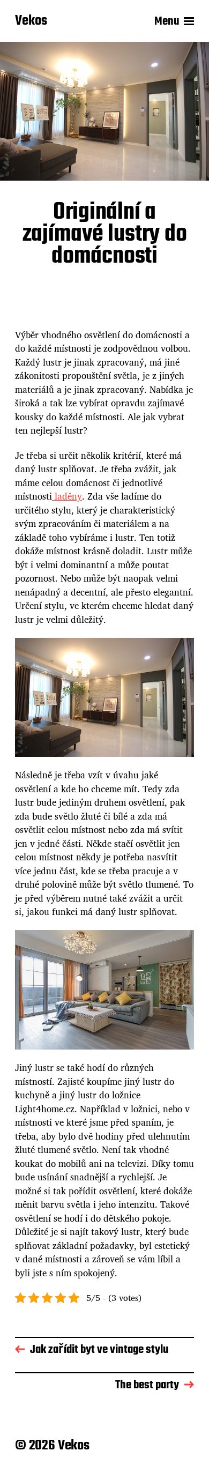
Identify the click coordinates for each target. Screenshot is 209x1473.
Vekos (31, 21)
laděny (67, 496)
